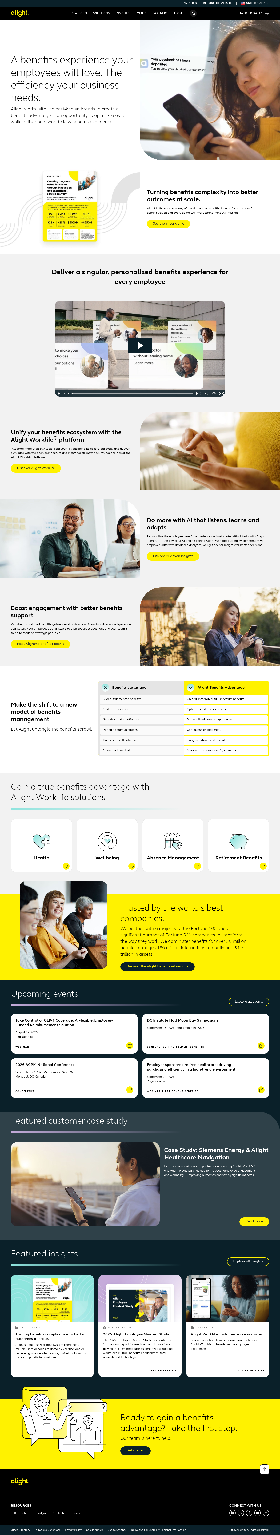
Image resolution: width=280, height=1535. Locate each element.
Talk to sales (19, 1513)
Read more (254, 1221)
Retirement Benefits (238, 858)
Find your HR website (217, 3)
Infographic (30, 1328)
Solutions (101, 13)
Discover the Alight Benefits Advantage (157, 966)
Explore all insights (248, 1261)
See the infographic (168, 223)
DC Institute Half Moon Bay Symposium (182, 1021)
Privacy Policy (73, 1530)
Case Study (205, 1328)
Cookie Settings (117, 1530)
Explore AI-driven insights (173, 556)
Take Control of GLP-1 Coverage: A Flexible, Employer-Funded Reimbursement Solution (64, 1023)
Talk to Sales (251, 13)
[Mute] (206, 393)
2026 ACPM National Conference (45, 1065)
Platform (79, 13)
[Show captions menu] (198, 393)
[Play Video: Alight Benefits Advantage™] (140, 345)
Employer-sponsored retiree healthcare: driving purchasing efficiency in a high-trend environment (191, 1067)
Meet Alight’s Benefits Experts (40, 644)
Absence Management (173, 858)
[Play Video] (58, 393)
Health (42, 858)
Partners (160, 13)
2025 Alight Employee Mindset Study (136, 1334)
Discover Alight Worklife (36, 468)
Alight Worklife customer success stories (226, 1334)
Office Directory (20, 1530)
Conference (157, 1047)
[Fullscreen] (221, 393)
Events (140, 13)
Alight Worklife (251, 1371)
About (179, 13)
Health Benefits (164, 1371)
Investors (190, 3)
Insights (122, 13)
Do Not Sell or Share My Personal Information (158, 1530)
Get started (135, 1450)
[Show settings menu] (214, 393)
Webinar (22, 1047)
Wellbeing (107, 858)
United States (256, 3)
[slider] (132, 393)
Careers (78, 1513)
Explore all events (249, 1001)
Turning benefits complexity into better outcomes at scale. (50, 1337)
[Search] (193, 13)
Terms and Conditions (47, 1530)
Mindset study (120, 1328)
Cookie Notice (94, 1530)
